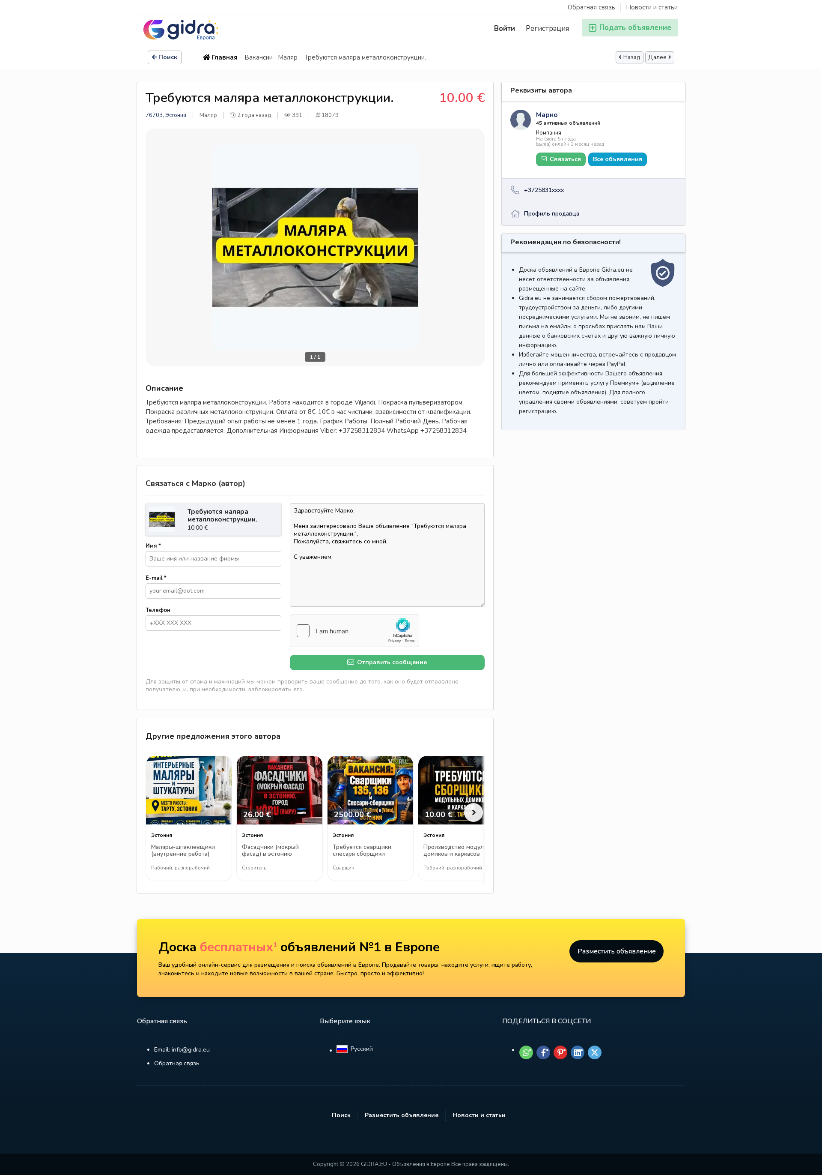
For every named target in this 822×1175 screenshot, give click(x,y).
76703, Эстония (166, 115)
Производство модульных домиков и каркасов (460, 851)
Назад (631, 57)
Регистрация (547, 28)
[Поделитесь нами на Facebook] (543, 1052)
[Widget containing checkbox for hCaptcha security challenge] (354, 630)
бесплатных (238, 947)
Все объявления (617, 159)
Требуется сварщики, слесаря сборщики (363, 851)
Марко (547, 115)
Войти (504, 28)
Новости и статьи (652, 7)
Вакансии (258, 57)
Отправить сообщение (391, 662)
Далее (657, 57)
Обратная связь (591, 7)
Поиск (167, 57)
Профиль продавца (551, 214)
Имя (153, 546)
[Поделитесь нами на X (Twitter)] (595, 1052)
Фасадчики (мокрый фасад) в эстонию (270, 851)
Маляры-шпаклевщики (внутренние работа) (183, 851)
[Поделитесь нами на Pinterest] (560, 1052)
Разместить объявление (617, 951)
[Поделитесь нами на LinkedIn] (577, 1052)
